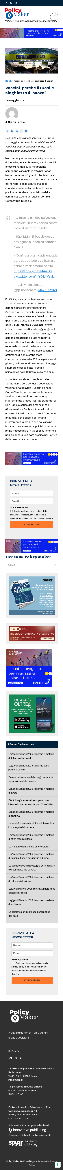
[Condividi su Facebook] (12, 131)
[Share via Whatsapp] (22, 131)
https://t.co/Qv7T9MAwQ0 (33, 271)
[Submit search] (55, 565)
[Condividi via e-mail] (26, 131)
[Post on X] (7, 131)
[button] (54, 17)
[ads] (31, 37)
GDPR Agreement (19, 507)
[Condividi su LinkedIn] (17, 131)
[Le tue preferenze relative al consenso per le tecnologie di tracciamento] (58, 1165)
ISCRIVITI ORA (32, 524)
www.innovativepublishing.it (22, 1111)
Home (8, 81)
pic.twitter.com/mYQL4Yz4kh (34, 276)
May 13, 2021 (47, 290)
